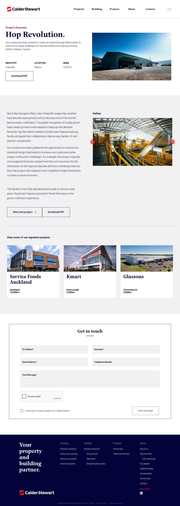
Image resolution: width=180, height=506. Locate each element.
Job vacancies (148, 459)
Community (145, 478)
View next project (23, 212)
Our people (144, 464)
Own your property (68, 459)
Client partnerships (121, 454)
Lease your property (69, 454)
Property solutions (68, 449)
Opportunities (146, 454)
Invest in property (67, 464)
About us (144, 449)
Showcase (118, 449)
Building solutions (92, 449)
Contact (150, 9)
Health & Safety (146, 469)
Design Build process (96, 464)
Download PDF (19, 76)
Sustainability (146, 473)
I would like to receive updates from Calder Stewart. (47, 411)
